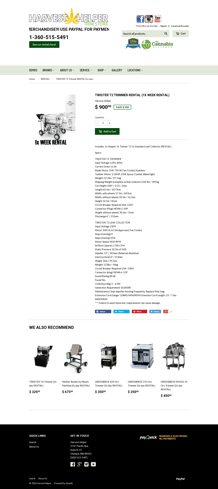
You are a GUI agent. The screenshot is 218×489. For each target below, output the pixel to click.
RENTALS (45, 79)
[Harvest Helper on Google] (79, 465)
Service (85, 70)
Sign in (163, 26)
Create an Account (180, 26)
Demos (33, 70)
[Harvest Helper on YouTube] (93, 465)
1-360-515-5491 (49, 37)
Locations (134, 70)
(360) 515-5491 (79, 457)
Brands (48, 70)
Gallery (117, 70)
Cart (183, 33)
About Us (66, 70)
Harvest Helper (44, 483)
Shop (101, 70)
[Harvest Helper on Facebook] (72, 465)
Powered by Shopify (63, 483)
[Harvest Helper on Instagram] (86, 465)
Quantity (99, 117)
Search (32, 442)
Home (32, 79)
